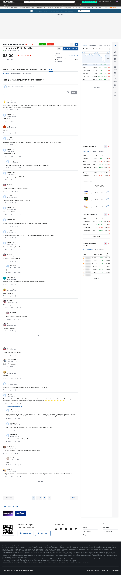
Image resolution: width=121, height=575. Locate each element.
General (5, 69)
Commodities (92, 45)
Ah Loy (8, 371)
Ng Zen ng (9, 184)
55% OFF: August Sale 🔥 (89, 1)
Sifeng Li (9, 101)
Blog (84, 524)
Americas (56, 7)
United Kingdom (30, 7)
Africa (100, 7)
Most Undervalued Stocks (89, 244)
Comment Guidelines (8, 97)
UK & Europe (63, 7)
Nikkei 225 (86, 76)
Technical (43, 69)
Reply (6, 109)
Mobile (85, 527)
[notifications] (114, 1)
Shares (6, 7)
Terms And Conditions (93, 570)
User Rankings (27, 73)
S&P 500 (85, 73)
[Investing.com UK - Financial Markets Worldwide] (10, 2)
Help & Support (107, 531)
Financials (33, 69)
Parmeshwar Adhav (12, 359)
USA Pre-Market (86, 7)
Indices (85, 45)
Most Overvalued (99, 249)
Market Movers (88, 147)
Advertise (106, 527)
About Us (106, 524)
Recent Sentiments (16, 73)
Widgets (85, 535)
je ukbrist (9, 469)
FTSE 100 (85, 65)
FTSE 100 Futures (87, 82)
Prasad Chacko (11, 114)
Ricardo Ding (10, 289)
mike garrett (13, 161)
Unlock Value (72, 55)
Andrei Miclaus (14, 458)
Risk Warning (115, 570)
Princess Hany (11, 277)
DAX (84, 67)
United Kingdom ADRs (41, 7)
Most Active (22, 7)
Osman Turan (10, 383)
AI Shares (105, 7)
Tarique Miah (10, 446)
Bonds (100, 45)
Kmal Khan (13, 265)
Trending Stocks (89, 214)
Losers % (101, 151)
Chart (13, 69)
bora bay (9, 394)
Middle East (71, 7)
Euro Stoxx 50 (86, 70)
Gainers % (94, 151)
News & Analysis (22, 69)
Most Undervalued (88, 249)
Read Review (108, 192)
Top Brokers (87, 182)
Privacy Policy (105, 570)
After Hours (94, 7)
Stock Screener (69, 5)
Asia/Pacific (78, 7)
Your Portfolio (87, 531)
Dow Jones (86, 79)
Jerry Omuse (10, 126)
